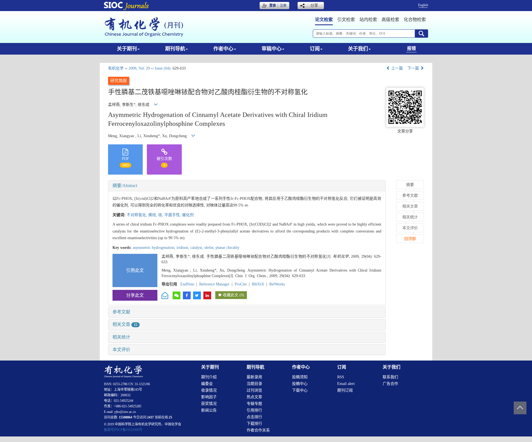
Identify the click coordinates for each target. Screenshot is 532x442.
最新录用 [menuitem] (254, 377)
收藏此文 (230, 295)
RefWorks (277, 284)
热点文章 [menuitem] (254, 397)
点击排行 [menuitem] (254, 417)
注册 (283, 5)
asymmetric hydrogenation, (155, 248)
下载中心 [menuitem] (300, 390)
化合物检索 (415, 19)
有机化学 (116, 68)
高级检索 (390, 19)
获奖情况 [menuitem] (209, 404)
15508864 (125, 417)
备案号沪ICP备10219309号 (123, 430)
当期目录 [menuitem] (254, 384)
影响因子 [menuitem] (209, 397)
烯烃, (153, 215)
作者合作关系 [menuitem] (258, 430)
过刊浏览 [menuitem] (254, 390)
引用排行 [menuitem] (254, 410)
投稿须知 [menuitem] (300, 377)
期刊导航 (175, 49)
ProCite (241, 284)
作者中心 (223, 49)
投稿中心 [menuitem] (300, 384)
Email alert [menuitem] (346, 384)
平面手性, (173, 215)
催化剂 (188, 215)
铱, (161, 215)
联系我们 (390, 377)
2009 (132, 68)
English (423, 5)
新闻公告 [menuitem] (209, 410)
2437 (150, 417)
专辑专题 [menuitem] (254, 404)
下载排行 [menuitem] (254, 423)
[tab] (246, 185)
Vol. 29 (144, 68)
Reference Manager (214, 284)
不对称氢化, (137, 215)
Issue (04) (162, 68)
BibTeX (258, 284)
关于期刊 (127, 49)
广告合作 (390, 384)
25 (170, 417)
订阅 (315, 49)
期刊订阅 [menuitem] (345, 390)
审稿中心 (272, 49)
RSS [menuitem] (340, 377)
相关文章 (124, 324)
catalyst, (197, 248)
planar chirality (227, 248)
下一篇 (413, 68)
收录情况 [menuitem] (209, 390)
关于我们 (358, 49)
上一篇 (396, 68)
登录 (272, 5)
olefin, (210, 248)
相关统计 (121, 337)
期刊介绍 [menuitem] (209, 377)
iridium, (183, 248)
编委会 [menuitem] (207, 384)
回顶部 (410, 239)
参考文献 (121, 312)
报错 (411, 48)
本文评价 (121, 349)
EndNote (187, 284)
